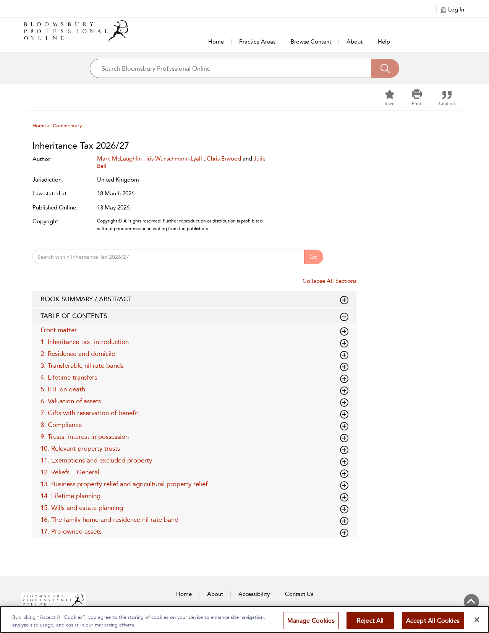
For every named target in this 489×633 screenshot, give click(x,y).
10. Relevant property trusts (80, 448)
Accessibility (254, 594)
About (355, 41)
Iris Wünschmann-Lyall (175, 158)
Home (216, 41)
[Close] (476, 619)
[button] (417, 97)
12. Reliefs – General (69, 472)
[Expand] (344, 317)
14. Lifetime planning (70, 496)
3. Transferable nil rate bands (81, 365)
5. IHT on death (62, 389)
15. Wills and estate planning (81, 507)
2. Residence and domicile (77, 353)
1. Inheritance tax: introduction (84, 342)
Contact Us (299, 594)
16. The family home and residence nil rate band (109, 519)
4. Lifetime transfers (68, 377)
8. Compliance (61, 424)
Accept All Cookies (433, 620)
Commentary (67, 125)
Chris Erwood (225, 158)
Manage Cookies (311, 620)
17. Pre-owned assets (71, 531)
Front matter (58, 330)
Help (384, 41)
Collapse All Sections (329, 281)
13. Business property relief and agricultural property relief (123, 484)
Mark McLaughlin (120, 158)
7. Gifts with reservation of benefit (89, 413)
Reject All (370, 620)
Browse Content (311, 41)
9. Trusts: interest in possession (84, 436)
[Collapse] (344, 300)
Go (313, 256)
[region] (244, 619)
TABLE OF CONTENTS (73, 316)
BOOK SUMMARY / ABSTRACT (86, 299)
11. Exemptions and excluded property (96, 460)
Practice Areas (257, 41)
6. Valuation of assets (70, 401)
